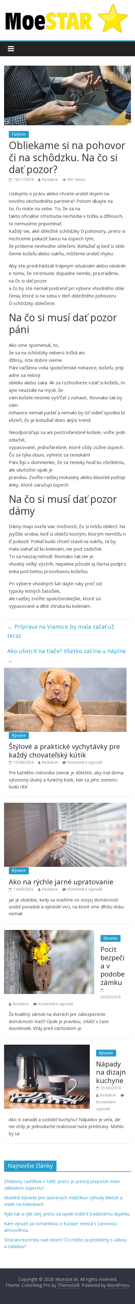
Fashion (19, 134)
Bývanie (19, 735)
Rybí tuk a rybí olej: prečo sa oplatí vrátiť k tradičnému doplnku (67, 1214)
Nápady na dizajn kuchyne (111, 1072)
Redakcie (50, 179)
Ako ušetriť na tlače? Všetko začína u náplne (66, 655)
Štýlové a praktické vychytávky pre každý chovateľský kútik (64, 750)
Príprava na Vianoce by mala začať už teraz (60, 631)
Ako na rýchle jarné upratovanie (61, 881)
